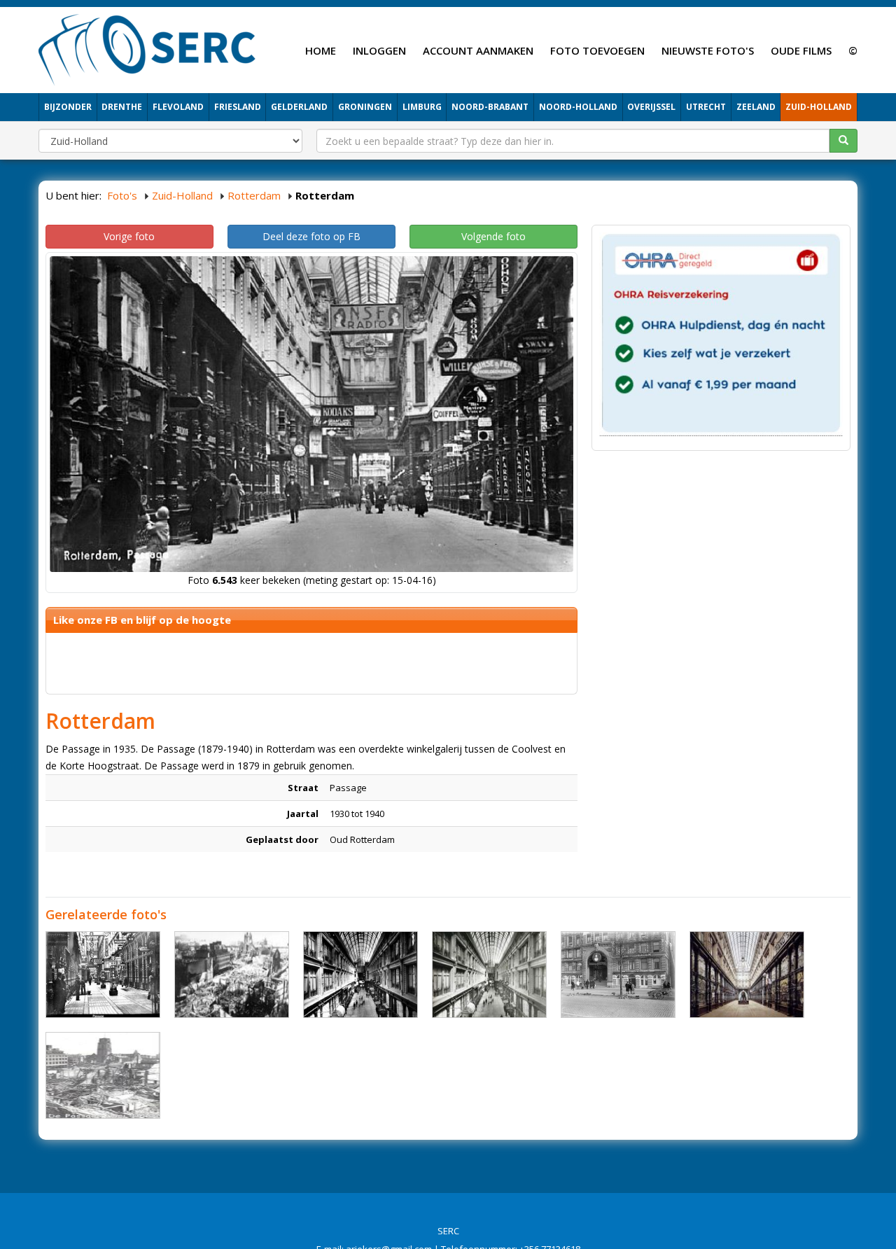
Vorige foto (129, 236)
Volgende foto (493, 236)
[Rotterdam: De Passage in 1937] (747, 974)
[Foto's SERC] (147, 48)
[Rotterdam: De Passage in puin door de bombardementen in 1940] (231, 974)
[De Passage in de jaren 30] (618, 974)
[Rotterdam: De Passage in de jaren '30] (103, 974)
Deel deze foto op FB (311, 236)
